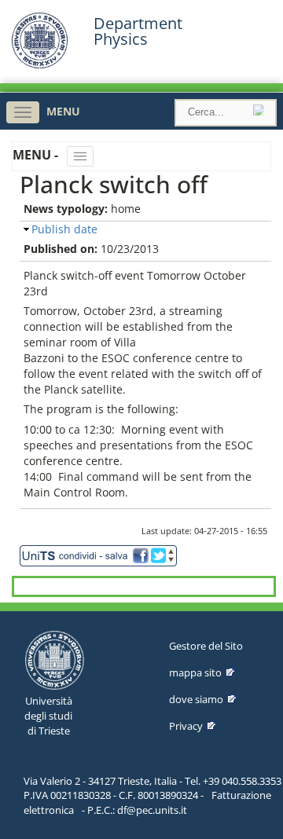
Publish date (64, 229)
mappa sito (195, 672)
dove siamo (196, 699)
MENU (63, 111)
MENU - (37, 154)
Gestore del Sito (206, 646)
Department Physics (138, 31)
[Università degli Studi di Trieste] (39, 64)
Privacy (186, 726)
